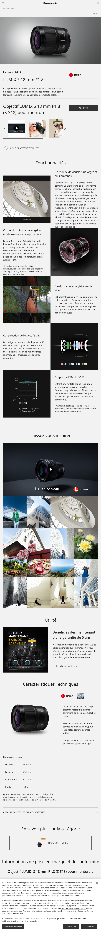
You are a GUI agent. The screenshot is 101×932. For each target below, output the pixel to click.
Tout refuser (89, 926)
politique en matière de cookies (74, 911)
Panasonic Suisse (8, 9)
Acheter (83, 108)
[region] (50, 905)
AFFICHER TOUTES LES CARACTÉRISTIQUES (24, 812)
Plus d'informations (66, 666)
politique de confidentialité (12, 913)
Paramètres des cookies (13, 926)
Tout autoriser (71, 926)
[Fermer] (97, 883)
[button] (37, 128)
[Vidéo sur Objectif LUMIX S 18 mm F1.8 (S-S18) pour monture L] (16, 128)
